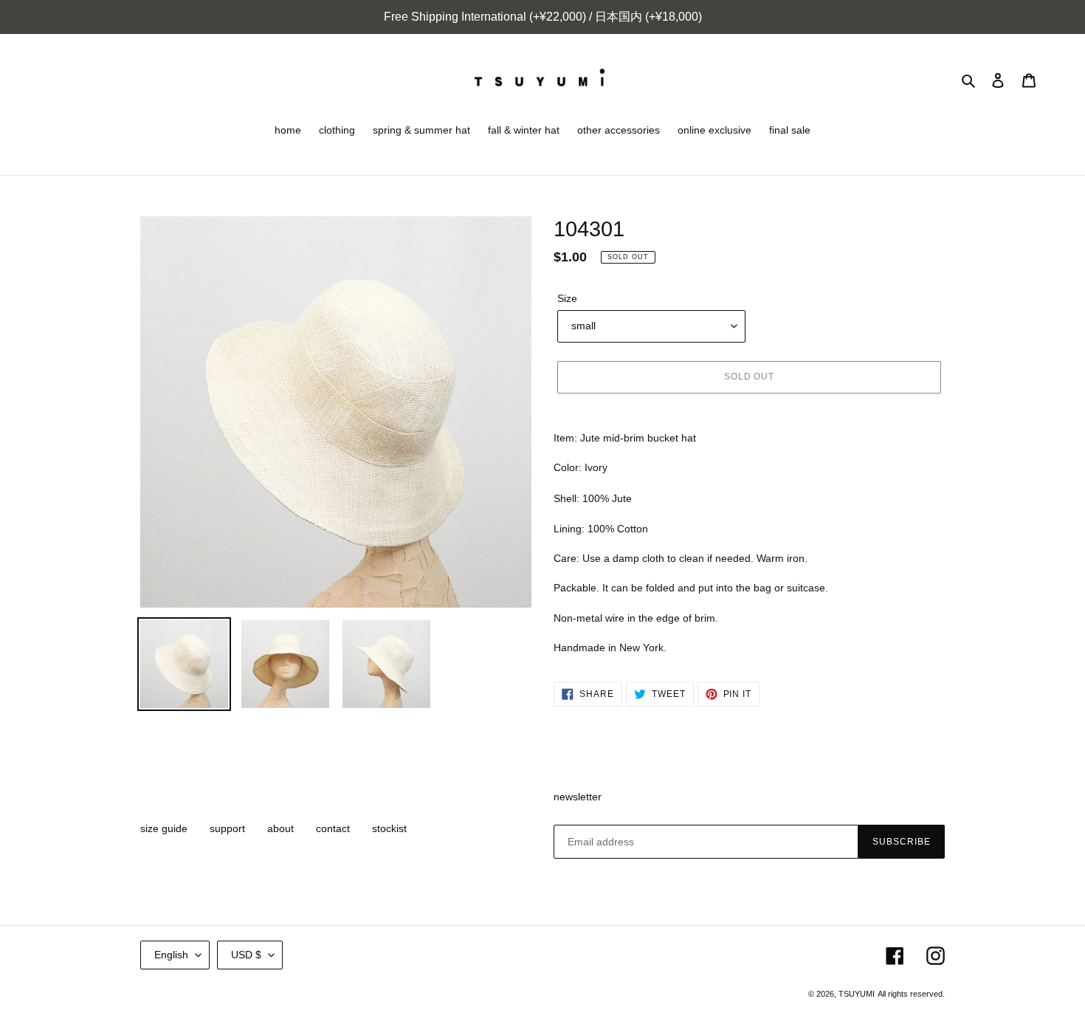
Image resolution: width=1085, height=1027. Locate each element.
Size (567, 298)
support (227, 828)
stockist (389, 828)
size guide (163, 828)
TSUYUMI (856, 993)
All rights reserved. (911, 993)
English (171, 955)
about (280, 828)
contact (333, 828)
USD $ (246, 955)
